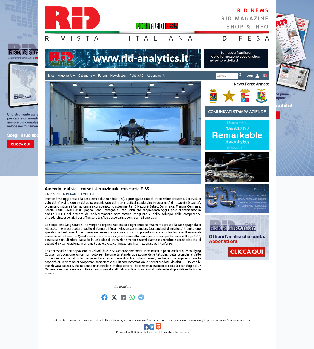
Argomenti (65, 75)
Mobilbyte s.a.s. (149, 332)
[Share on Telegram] (141, 297)
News (50, 75)
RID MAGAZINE (245, 18)
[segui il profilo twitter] (151, 327)
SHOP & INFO (248, 26)
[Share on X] (114, 297)
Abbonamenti (156, 75)
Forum (102, 75)
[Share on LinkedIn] (123, 297)
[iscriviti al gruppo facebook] (146, 327)
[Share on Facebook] (104, 297)
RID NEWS (253, 10)
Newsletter (118, 75)
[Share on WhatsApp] (132, 297)
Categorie (85, 75)
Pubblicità (136, 75)
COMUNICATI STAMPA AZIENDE (237, 111)
